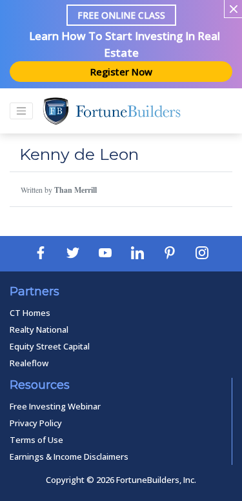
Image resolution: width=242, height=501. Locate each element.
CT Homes (30, 313)
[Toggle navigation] (21, 111)
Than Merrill (75, 189)
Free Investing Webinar (55, 406)
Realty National (39, 329)
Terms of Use (36, 440)
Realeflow (29, 363)
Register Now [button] (121, 71)
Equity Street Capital (50, 346)
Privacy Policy (36, 423)
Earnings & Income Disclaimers (69, 456)
